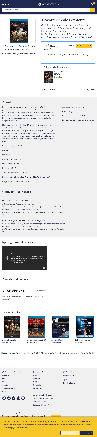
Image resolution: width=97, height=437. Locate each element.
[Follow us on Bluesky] (14, 398)
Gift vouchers (37, 385)
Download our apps (70, 383)
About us (5, 375)
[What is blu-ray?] (49, 46)
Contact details (68, 375)
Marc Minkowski (8, 215)
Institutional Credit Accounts (43, 398)
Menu (7, 4)
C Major (70, 111)
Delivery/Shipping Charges (42, 395)
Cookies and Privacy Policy (42, 405)
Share (92, 90)
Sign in (35, 375)
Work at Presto (7, 392)
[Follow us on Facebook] (4, 398)
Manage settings (68, 433)
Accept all (88, 433)
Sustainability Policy (9, 388)
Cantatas (89, 120)
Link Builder (37, 392)
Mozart (5, 201)
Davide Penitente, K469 (19, 201)
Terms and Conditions (40, 402)
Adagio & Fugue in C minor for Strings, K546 (27, 220)
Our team (5, 379)
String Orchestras (76, 120)
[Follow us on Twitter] (9, 398)
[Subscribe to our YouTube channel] (23, 398)
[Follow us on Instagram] (19, 398)
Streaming (36, 379)
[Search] (92, 10)
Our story (5, 385)
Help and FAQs (38, 388)
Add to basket (85, 46)
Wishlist (35, 382)
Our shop (5, 382)
